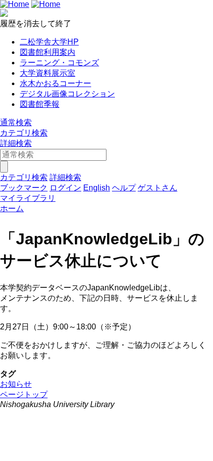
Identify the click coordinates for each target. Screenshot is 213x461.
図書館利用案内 (47, 52)
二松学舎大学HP (49, 42)
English (96, 188)
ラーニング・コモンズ (59, 62)
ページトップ (24, 394)
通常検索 (16, 122)
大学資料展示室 (47, 73)
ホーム (12, 208)
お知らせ (16, 384)
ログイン (65, 188)
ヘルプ (124, 188)
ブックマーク (24, 188)
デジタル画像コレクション (67, 94)
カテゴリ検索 (24, 133)
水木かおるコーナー (55, 83)
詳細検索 (16, 143)
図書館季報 (39, 104)
